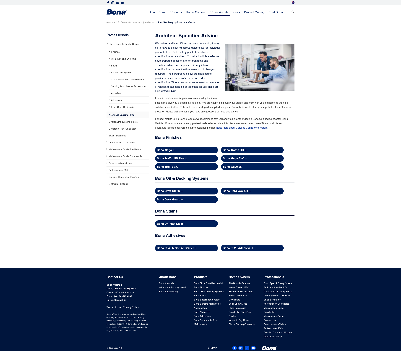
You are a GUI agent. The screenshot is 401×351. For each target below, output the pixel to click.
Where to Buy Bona (239, 320)
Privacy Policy (131, 307)
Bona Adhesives (202, 316)
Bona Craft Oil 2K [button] (169, 191)
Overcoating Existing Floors (123, 121)
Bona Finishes (201, 287)
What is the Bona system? (172, 287)
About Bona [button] (157, 12)
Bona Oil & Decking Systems (209, 291)
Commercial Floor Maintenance (127, 79)
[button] (292, 12)
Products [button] (176, 12)
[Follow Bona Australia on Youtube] (122, 2)
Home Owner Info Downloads (238, 297)
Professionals (124, 22)
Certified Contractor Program (124, 176)
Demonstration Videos (120, 163)
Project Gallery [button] (254, 12)
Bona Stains (200, 295)
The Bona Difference (239, 283)
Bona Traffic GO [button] (168, 167)
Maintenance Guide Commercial (125, 156)
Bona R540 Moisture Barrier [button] (176, 248)
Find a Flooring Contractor (242, 324)
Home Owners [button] (196, 12)
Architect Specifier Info (144, 22)
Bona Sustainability (168, 291)
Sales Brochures (117, 135)
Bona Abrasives (202, 312)
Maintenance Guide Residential (125, 149)
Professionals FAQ (118, 170)
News (236, 12)
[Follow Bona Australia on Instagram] (112, 2)
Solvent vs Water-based (241, 291)
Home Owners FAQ (239, 287)
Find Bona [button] (276, 12)
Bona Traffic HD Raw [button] (171, 158)
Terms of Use (114, 307)
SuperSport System (121, 72)
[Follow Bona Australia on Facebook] (108, 2)
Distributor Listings (118, 183)
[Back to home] (117, 12)
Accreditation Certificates (122, 142)
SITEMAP (212, 347)
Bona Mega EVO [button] (234, 158)
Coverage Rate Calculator (122, 128)
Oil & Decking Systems (123, 58)
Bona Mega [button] (165, 150)
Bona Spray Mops (238, 303)
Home (112, 22)
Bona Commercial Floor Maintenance (206, 322)
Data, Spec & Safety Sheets (124, 43)
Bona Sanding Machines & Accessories (207, 305)
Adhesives (116, 100)
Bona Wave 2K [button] (233, 167)
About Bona (168, 276)
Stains (114, 65)
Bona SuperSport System (207, 299)
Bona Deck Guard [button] (169, 199)
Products (200, 276)
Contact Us (120, 299)
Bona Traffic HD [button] (234, 150)
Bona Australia (166, 283)
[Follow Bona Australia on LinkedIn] (117, 2)
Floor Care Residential (122, 107)
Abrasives (116, 93)
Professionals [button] (219, 12)
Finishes (115, 51)
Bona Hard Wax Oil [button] (236, 191)
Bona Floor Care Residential (208, 283)
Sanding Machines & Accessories (129, 86)
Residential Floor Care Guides (240, 314)
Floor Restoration (237, 307)
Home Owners (239, 276)
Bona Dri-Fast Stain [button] (170, 224)
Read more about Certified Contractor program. (242, 127)
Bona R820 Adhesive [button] (237, 248)
